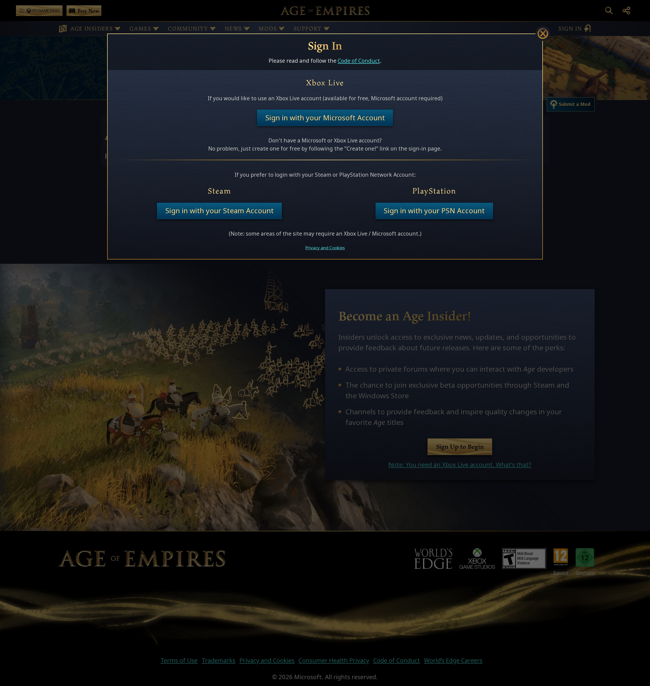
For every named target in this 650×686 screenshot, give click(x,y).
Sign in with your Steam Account (219, 210)
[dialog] (325, 146)
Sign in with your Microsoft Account (325, 117)
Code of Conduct (359, 61)
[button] (542, 33)
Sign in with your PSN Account (434, 210)
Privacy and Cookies (325, 247)
